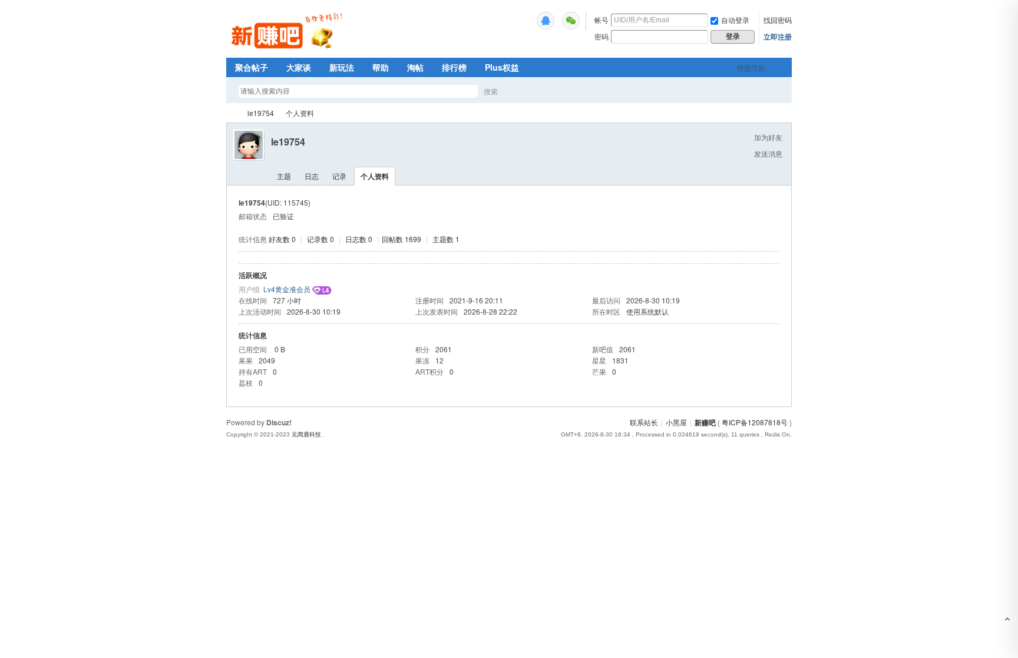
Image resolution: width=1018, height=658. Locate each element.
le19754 (260, 113)
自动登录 (735, 20)
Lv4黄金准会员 (286, 289)
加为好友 (768, 137)
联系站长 (644, 422)
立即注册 (778, 36)
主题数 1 (446, 239)
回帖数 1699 (401, 239)
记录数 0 (320, 239)
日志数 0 (358, 239)
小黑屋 (676, 422)
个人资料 (375, 176)
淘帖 (415, 67)
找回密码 (778, 20)
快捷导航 (751, 67)
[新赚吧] (288, 50)
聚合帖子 (251, 67)
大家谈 (298, 67)
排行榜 (454, 67)
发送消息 (768, 153)
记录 (339, 176)
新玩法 (341, 67)
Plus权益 (502, 67)
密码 (601, 36)
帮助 (380, 67)
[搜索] (525, 91)
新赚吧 (231, 112)
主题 (284, 176)
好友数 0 (282, 239)
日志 (312, 176)
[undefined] (545, 20)
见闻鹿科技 (306, 434)
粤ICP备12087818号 (755, 422)
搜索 (491, 91)
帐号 (601, 20)
